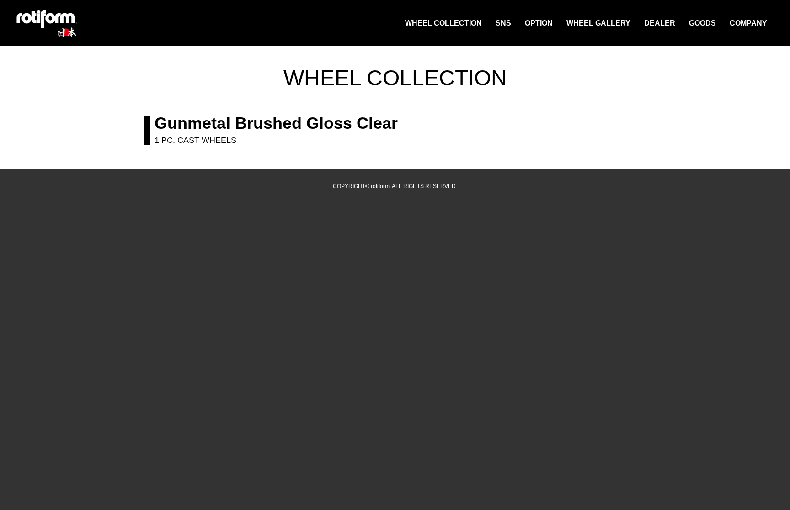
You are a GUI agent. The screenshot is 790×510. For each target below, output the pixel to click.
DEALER (659, 23)
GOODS (702, 23)
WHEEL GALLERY (598, 23)
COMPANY (748, 23)
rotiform (47, 23)
